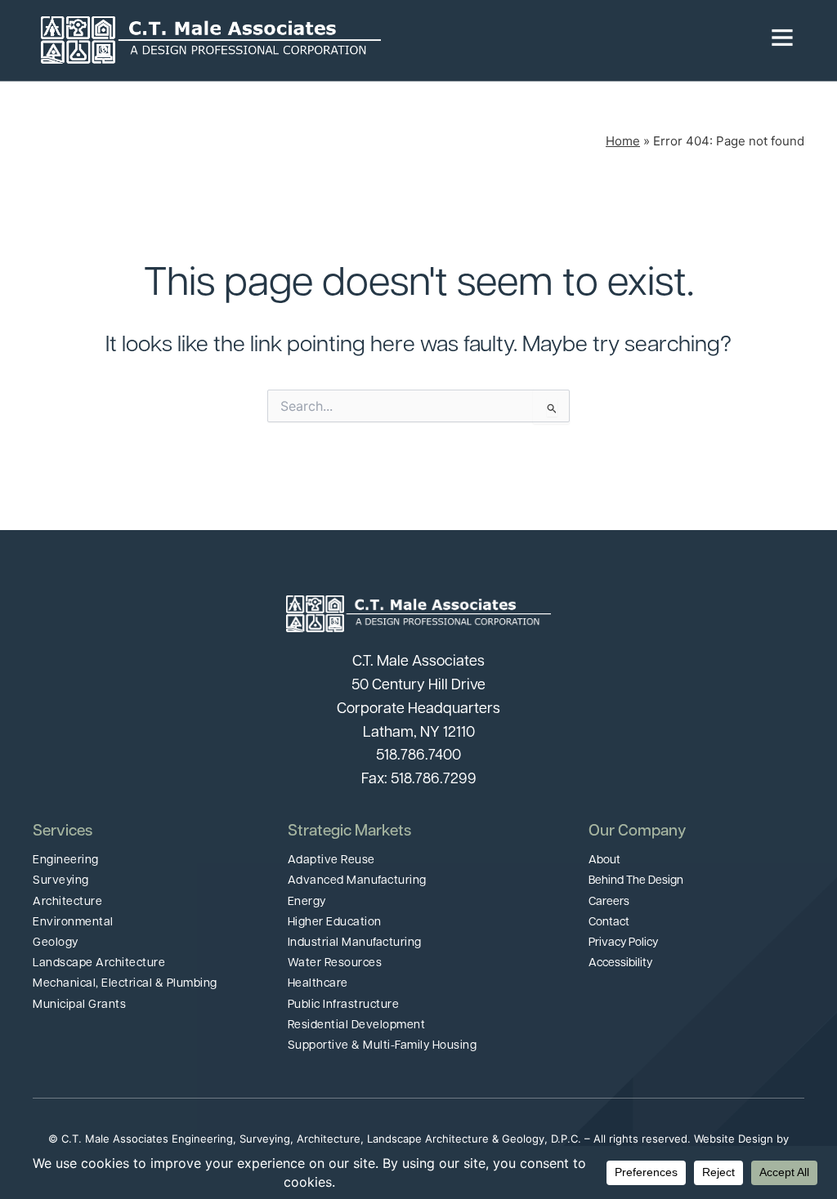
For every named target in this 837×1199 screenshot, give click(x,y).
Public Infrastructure (344, 1005)
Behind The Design (636, 881)
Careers (609, 902)
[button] (588, 40)
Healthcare (318, 984)
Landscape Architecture (99, 963)
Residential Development (357, 1025)
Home (623, 141)
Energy (307, 902)
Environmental (73, 922)
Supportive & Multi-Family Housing (382, 1046)
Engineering (66, 860)
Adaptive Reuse (331, 860)
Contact (609, 922)
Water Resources (335, 963)
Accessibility (620, 963)
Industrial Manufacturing (355, 943)
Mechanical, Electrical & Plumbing (125, 984)
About (604, 860)
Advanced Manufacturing (357, 881)
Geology (55, 943)
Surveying (61, 881)
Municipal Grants (79, 1005)
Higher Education (335, 922)
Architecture (67, 902)
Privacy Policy (623, 943)
